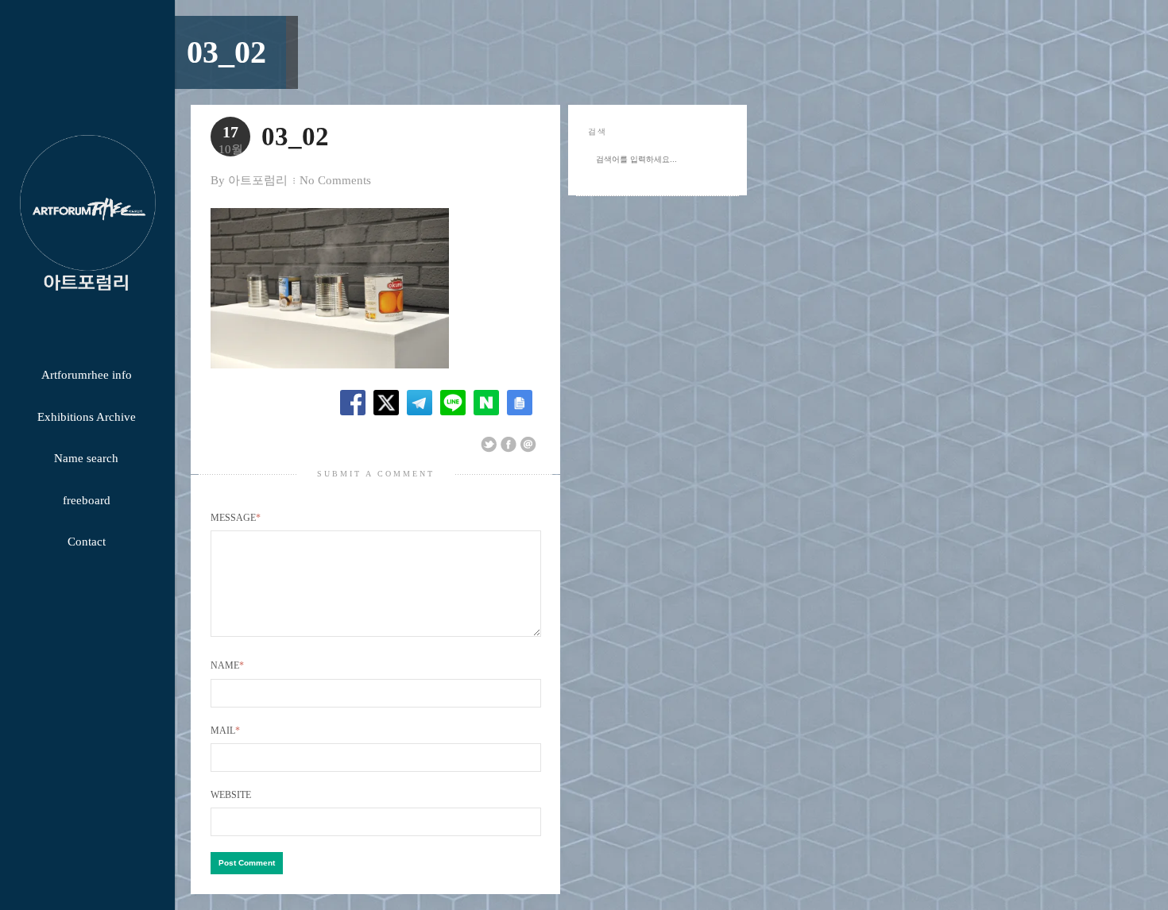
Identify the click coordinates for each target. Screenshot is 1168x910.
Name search (86, 458)
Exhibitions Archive (86, 417)
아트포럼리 (258, 180)
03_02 (226, 52)
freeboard (86, 500)
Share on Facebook (508, 445)
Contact (87, 541)
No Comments (335, 180)
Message (236, 517)
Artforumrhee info (86, 374)
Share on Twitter (489, 445)
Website (231, 794)
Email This (528, 445)
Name (227, 665)
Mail (225, 730)
